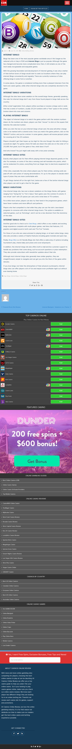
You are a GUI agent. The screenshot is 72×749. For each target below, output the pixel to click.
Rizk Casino (8, 379)
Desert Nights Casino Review (12, 553)
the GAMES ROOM (9, 609)
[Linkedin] (34, 285)
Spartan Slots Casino (9, 540)
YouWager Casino (8, 508)
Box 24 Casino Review (10, 531)
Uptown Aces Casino (9, 549)
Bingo (8, 276)
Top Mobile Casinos (9, 494)
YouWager (8, 346)
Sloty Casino (9, 374)
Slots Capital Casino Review (12, 526)
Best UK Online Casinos (10, 595)
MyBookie (8, 335)
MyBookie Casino (8, 512)
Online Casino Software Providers (13, 489)
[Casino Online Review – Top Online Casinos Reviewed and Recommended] (4, 3)
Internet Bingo (15, 276)
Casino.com (8, 340)
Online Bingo (23, 276)
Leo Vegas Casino (10, 357)
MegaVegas (8, 368)
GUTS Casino (9, 363)
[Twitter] (32, 285)
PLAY (61, 324)
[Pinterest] (42, 285)
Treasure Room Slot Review (12, 307)
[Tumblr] (37, 285)
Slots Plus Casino (8, 563)
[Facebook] (30, 285)
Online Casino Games (10, 485)
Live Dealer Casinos (9, 645)
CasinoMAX (8, 329)
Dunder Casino (10, 324)
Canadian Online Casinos (11, 586)
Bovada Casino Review (10, 521)
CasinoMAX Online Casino (11, 503)
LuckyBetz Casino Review (11, 535)
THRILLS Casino (10, 351)
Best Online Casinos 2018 (11, 480)
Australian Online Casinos (11, 599)
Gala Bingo (33, 224)
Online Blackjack (8, 613)
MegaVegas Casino (9, 544)
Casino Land (9, 390)
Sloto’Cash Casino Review (11, 517)
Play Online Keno (8, 636)
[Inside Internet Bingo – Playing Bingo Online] (36, 30)
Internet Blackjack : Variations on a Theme (55, 307)
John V (6, 51)
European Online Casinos (11, 590)
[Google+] (39, 285)
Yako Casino (9, 401)
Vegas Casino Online (9, 567)
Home (26, 8)
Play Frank (8, 396)
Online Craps (7, 627)
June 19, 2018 (14, 51)
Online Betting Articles (39, 8)
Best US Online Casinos (10, 581)
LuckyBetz (8, 385)
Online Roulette (8, 618)
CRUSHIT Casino (8, 572)
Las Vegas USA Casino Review (13, 558)
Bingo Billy (12, 240)
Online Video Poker (9, 622)
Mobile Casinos (8, 641)
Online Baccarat (8, 631)
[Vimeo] (37, 746)
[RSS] (31, 746)
